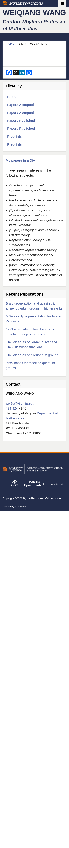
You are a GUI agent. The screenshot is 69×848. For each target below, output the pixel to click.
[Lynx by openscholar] (17, 484)
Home (10, 44)
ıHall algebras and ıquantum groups (32, 355)
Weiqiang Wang (34, 12)
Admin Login (57, 484)
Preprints (14, 136)
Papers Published (21, 120)
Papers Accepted (20, 105)
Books (12, 97)
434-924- (12, 408)
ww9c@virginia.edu (20, 403)
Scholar (33, 484)
